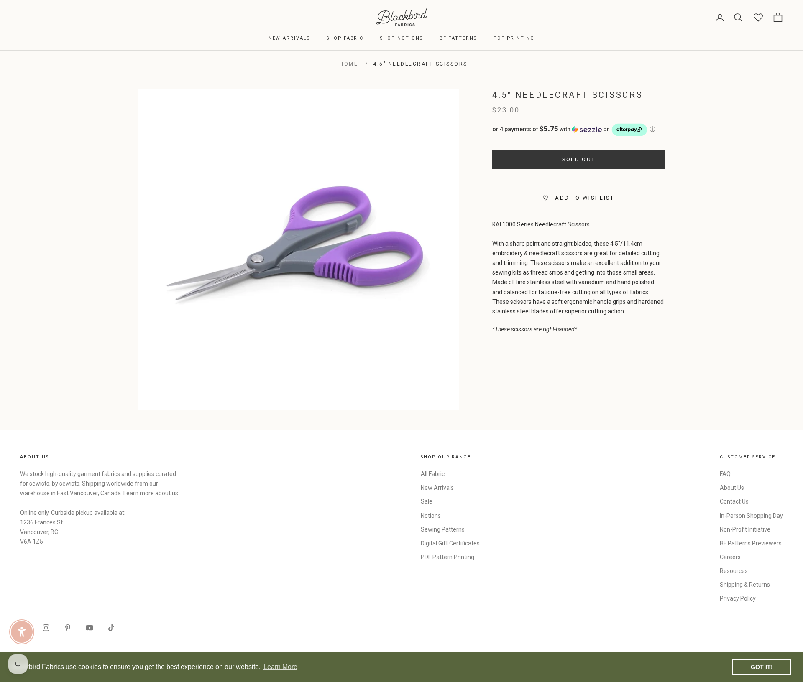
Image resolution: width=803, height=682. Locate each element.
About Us (732, 487)
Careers (730, 557)
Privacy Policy (738, 598)
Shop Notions (401, 38)
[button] (578, 129)
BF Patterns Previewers (751, 543)
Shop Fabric (345, 38)
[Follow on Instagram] (46, 627)
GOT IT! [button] (762, 667)
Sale (426, 501)
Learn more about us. (151, 493)
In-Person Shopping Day (751, 515)
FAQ (725, 474)
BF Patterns (458, 38)
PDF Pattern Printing (447, 557)
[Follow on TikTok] (111, 627)
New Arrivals (289, 38)
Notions (431, 515)
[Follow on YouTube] (89, 627)
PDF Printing (514, 38)
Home (349, 64)
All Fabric (433, 474)
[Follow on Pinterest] (68, 627)
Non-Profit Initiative (745, 529)
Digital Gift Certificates (450, 543)
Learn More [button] (280, 666)
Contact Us (734, 501)
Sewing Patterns (443, 529)
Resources (734, 570)
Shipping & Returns (745, 584)
